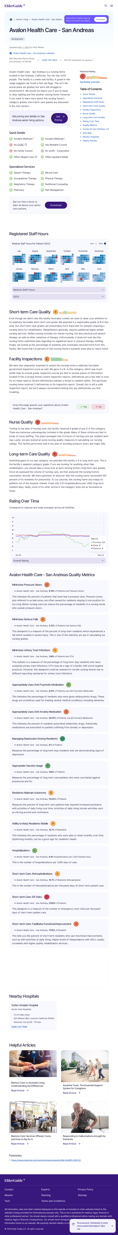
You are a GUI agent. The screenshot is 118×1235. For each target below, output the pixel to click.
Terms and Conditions (53, 1200)
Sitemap (82, 1195)
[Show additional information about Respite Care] (36, 156)
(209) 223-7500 (19, 1027)
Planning (46, 1195)
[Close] (112, 1225)
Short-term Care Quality (94, 106)
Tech (7, 1200)
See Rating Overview (90, 82)
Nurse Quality (89, 113)
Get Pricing (58, 118)
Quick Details (89, 94)
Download (100, 19)
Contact (9, 1189)
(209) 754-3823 (49, 60)
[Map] (59, 970)
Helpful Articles (90, 140)
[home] (15, 5)
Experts (45, 1189)
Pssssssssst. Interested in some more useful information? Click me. (92, 1226)
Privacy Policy (85, 1189)
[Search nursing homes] (106, 5)
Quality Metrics (90, 125)
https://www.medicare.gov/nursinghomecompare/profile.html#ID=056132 (46, 1160)
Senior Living (22, 19)
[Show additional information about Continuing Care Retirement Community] (25, 145)
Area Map (87, 133)
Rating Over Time (91, 121)
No (100, 407)
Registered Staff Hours (93, 102)
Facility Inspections (92, 109)
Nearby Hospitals (91, 137)
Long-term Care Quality (94, 117)
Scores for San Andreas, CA (96, 129)
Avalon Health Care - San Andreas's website (33, 53)
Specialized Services (92, 98)
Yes (85, 407)
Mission (9, 1195)
